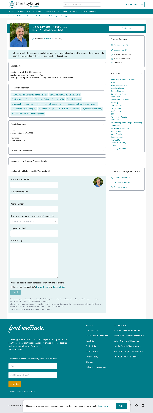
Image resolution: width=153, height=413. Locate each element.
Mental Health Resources (97, 335)
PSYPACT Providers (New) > (126, 356)
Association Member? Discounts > (129, 335)
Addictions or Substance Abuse (123, 79)
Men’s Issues (116, 111)
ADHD (113, 82)
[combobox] (34, 221)
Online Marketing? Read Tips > (127, 340)
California (47, 38)
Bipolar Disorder (117, 91)
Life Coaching (116, 105)
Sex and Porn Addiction (120, 128)
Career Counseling (118, 94)
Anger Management (119, 85)
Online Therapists (69, 11)
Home (10, 16)
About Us (90, 340)
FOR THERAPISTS (133, 4)
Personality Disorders (119, 117)
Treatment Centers (88, 11)
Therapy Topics (52, 11)
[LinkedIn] (143, 405)
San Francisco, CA (121, 45)
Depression (115, 97)
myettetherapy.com (122, 182)
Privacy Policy (42, 287)
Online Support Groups (96, 367)
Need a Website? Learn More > (127, 346)
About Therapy (35, 11)
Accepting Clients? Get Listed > (127, 330)
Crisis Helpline (92, 330)
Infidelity (114, 102)
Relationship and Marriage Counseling (126, 122)
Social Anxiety (116, 134)
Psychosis (115, 120)
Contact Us (91, 346)
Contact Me (126, 28)
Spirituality (115, 140)
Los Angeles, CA (120, 50)
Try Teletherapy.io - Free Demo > (128, 351)
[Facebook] (136, 405)
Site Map (89, 362)
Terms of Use (59, 287)
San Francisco (41, 16)
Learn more (103, 406)
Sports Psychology (118, 142)
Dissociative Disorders (120, 99)
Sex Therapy (116, 131)
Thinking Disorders (118, 148)
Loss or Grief (116, 108)
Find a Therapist (17, 11)
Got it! (121, 406)
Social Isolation (117, 137)
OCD (112, 114)
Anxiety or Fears (117, 88)
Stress (113, 145)
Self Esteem (115, 125)
